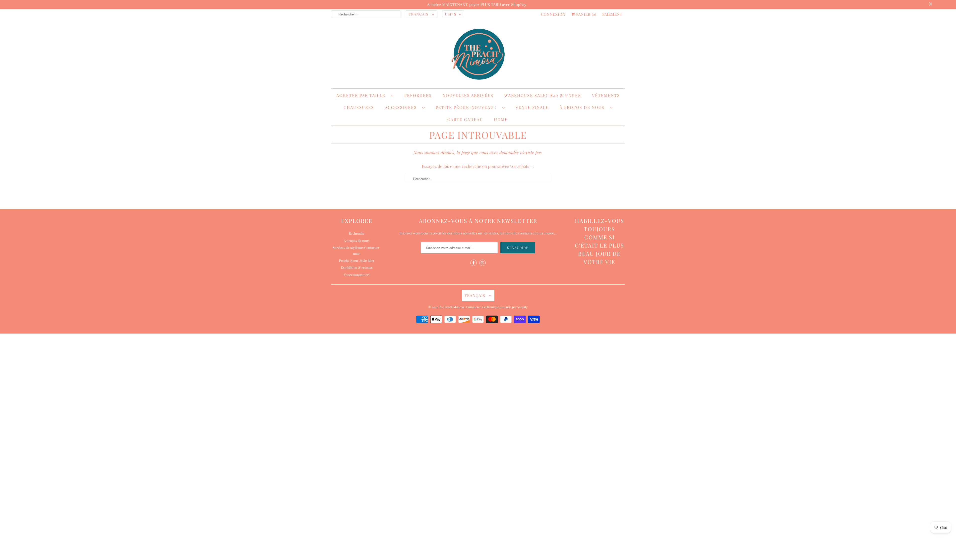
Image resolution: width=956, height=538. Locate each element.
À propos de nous (583, 107)
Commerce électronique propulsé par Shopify (497, 307)
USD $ (450, 13)
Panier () (585, 14)
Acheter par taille (362, 95)
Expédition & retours (357, 267)
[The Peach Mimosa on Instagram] (482, 263)
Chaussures (359, 107)
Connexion (553, 14)
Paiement (612, 14)
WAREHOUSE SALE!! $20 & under (542, 95)
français (419, 13)
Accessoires (402, 107)
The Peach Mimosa (452, 307)
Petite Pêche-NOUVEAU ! (468, 107)
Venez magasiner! (356, 274)
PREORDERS (418, 95)
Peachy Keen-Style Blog (356, 260)
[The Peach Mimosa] (478, 55)
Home (501, 119)
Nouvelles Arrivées (468, 95)
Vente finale (532, 107)
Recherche (356, 233)
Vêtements (606, 95)
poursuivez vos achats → (511, 166)
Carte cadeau (465, 119)
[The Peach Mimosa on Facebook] (473, 263)
